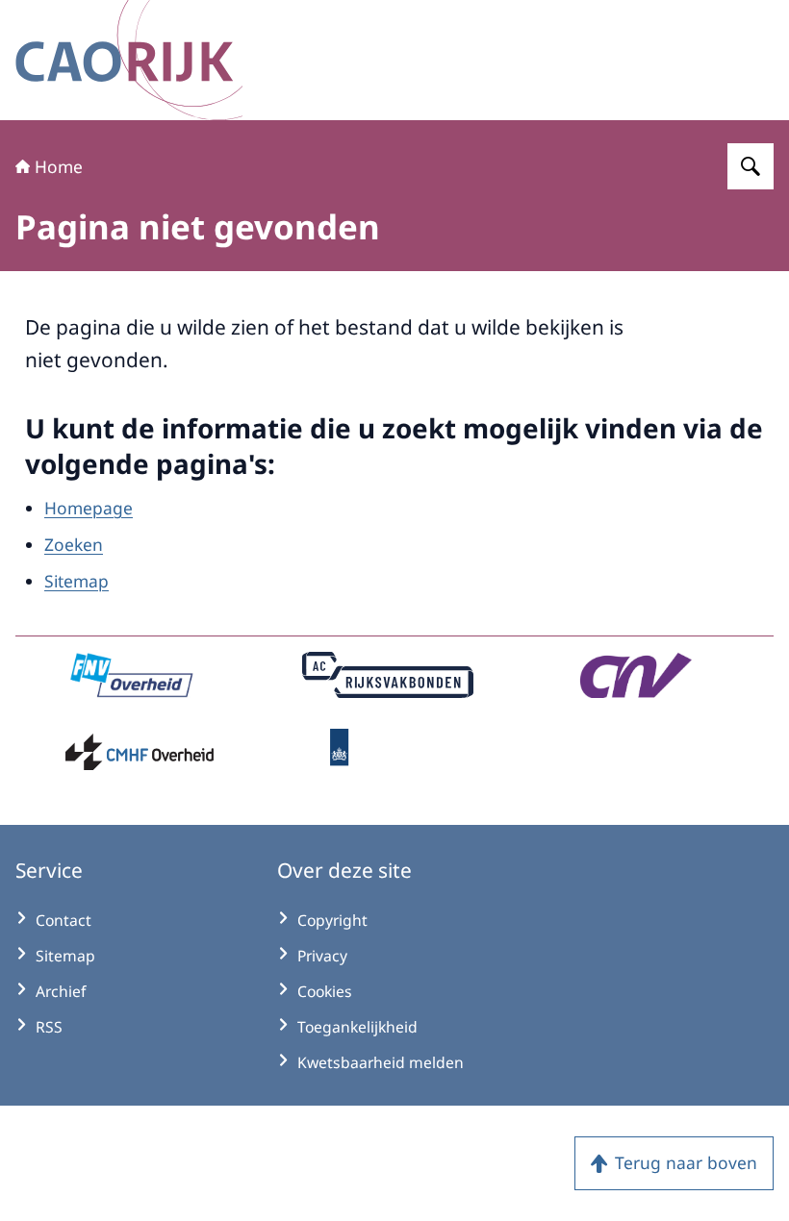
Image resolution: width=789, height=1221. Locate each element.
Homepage (88, 507)
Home (59, 166)
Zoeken (73, 544)
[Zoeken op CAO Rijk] (750, 166)
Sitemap (76, 580)
